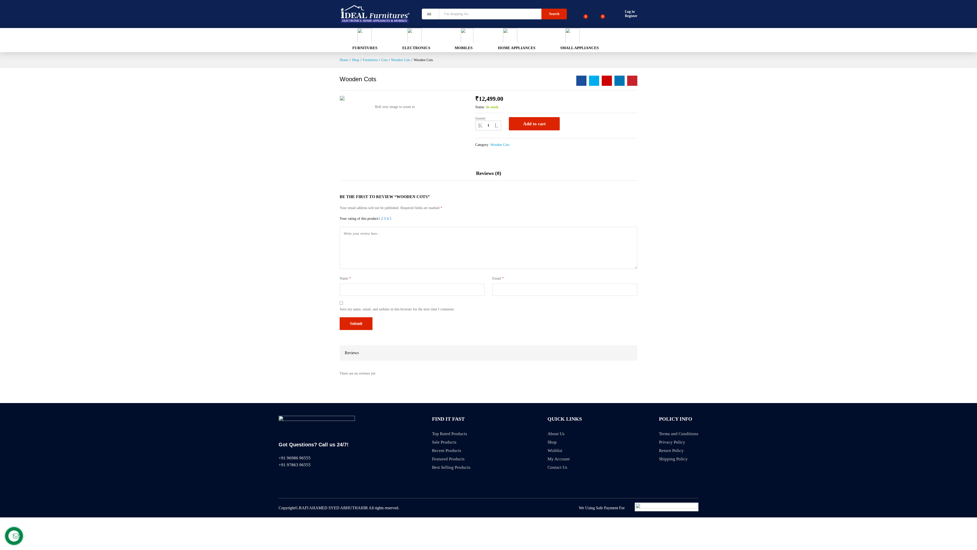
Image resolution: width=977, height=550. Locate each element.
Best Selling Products (451, 467)
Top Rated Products (449, 433)
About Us (556, 433)
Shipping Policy (673, 459)
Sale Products (444, 442)
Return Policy (671, 450)
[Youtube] (299, 478)
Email (498, 278)
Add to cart (534, 123)
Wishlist (555, 450)
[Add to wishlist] (569, 123)
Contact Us (557, 467)
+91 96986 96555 (295, 458)
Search (554, 14)
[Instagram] (308, 478)
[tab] (488, 176)
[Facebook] (280, 478)
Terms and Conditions (678, 433)
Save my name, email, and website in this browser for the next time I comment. (397, 309)
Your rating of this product (359, 219)
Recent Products (446, 450)
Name (345, 278)
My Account (559, 459)
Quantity (480, 118)
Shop (552, 442)
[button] (358, 39)
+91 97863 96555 (295, 464)
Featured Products (448, 459)
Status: (480, 107)
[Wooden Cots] (581, 81)
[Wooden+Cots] (594, 81)
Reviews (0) (488, 173)
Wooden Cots (499, 145)
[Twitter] (289, 478)
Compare (583, 123)
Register (631, 16)
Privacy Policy (672, 442)
